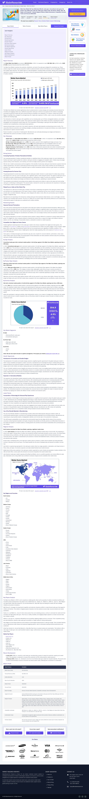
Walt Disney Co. (9, 636)
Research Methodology (76, 45)
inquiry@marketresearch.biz (76, 786)
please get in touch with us (52, 353)
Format (40, 16)
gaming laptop (26, 226)
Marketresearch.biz (9, 796)
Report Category (54, 16)
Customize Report (57, 732)
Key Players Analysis (9, 53)
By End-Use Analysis (9, 45)
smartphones (14, 226)
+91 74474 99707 (74, 783)
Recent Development (10, 55)
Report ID (23, 16)
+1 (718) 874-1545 (74, 781)
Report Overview (8, 35)
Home (3, 6)
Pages (36, 16)
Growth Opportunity (9, 48)
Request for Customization (78, 74)
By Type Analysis (8, 41)
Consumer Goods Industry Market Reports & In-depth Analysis (15, 6)
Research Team (37, 21)
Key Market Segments (10, 46)
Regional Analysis (9, 51)
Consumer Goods (53, 18)
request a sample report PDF (41, 107)
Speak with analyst (35, 732)
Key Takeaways (8, 36)
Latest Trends (8, 50)
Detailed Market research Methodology (51, 21)
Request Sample (15, 732)
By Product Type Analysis (10, 43)
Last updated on (30, 16)
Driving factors (8, 38)
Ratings (44, 16)
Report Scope (8, 56)
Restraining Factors (9, 40)
